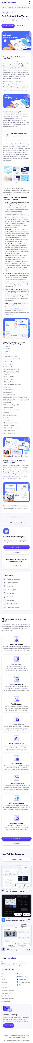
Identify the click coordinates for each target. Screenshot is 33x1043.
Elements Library (6, 1001)
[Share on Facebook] (11, 523)
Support (3, 984)
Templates (4, 982)
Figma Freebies (5, 996)
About (3, 979)
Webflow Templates (7, 7)
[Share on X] (16, 523)
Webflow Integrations (7, 998)
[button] (30, 2)
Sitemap (16, 1037)
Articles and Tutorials (7, 990)
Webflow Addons (6, 993)
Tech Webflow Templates (22, 7)
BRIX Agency (25, 1040)
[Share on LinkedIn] (22, 523)
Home (3, 977)
